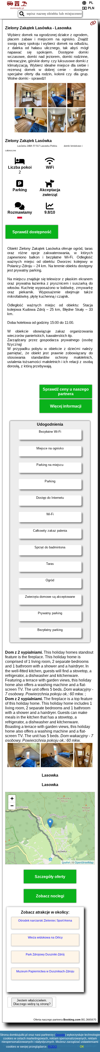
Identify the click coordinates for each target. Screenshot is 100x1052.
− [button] (12, 806)
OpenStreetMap (84, 862)
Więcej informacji (65, 406)
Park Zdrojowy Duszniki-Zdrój (45, 954)
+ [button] (12, 798)
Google (60, 1035)
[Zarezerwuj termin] (93, 23)
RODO (52, 1046)
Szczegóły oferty (50, 877)
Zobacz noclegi (50, 896)
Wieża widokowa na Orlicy (45, 937)
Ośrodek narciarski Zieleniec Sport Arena (45, 920)
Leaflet (66, 862)
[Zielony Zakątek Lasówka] (30, 95)
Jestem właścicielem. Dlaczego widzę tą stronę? (31, 1002)
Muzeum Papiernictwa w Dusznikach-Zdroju (45, 971)
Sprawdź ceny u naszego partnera (66, 391)
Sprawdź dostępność (31, 232)
